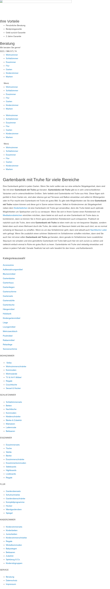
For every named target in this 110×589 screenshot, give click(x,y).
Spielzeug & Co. (13, 559)
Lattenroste (11, 427)
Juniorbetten (11, 534)
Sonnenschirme (10, 349)
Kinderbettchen (21, 208)
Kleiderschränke (13, 416)
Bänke (9, 456)
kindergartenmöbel (11, 318)
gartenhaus (8, 283)
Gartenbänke (9, 278)
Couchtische (11, 385)
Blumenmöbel (9, 274)
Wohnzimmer (12, 55)
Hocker (9, 506)
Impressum (11, 584)
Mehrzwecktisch (10, 331)
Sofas (9, 363)
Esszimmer (11, 62)
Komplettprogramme (15, 502)
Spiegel (9, 513)
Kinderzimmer (12, 73)
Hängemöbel (8, 309)
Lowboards (11, 474)
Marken (9, 77)
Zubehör (10, 556)
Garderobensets (13, 491)
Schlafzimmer (12, 58)
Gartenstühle (9, 300)
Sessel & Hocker (13, 388)
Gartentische (8, 305)
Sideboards (11, 467)
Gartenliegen (9, 287)
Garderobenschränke (15, 499)
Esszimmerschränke (15, 459)
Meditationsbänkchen (12, 215)
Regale (9, 381)
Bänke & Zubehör (14, 420)
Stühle (9, 452)
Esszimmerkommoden (16, 463)
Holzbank (7, 314)
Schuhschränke (13, 495)
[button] (55, 83)
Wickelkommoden (14, 545)
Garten (9, 69)
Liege (5, 323)
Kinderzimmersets (14, 527)
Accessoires (8, 265)
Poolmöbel (7, 336)
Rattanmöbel (8, 340)
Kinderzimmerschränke (16, 538)
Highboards (11, 470)
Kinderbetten (11, 530)
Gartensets (8, 296)
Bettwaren (10, 431)
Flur (7, 66)
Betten (9, 406)
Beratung (10, 577)
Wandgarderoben (14, 509)
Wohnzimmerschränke (16, 366)
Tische (9, 448)
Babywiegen (11, 549)
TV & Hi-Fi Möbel (13, 377)
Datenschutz (11, 580)
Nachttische (11, 409)
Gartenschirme (9, 292)
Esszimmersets (13, 445)
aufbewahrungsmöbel (13, 269)
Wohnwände (11, 374)
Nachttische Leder (98, 230)
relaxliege (7, 344)
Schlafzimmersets (14, 402)
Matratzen (10, 424)
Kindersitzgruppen (14, 563)
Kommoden (11, 370)
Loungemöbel (9, 327)
